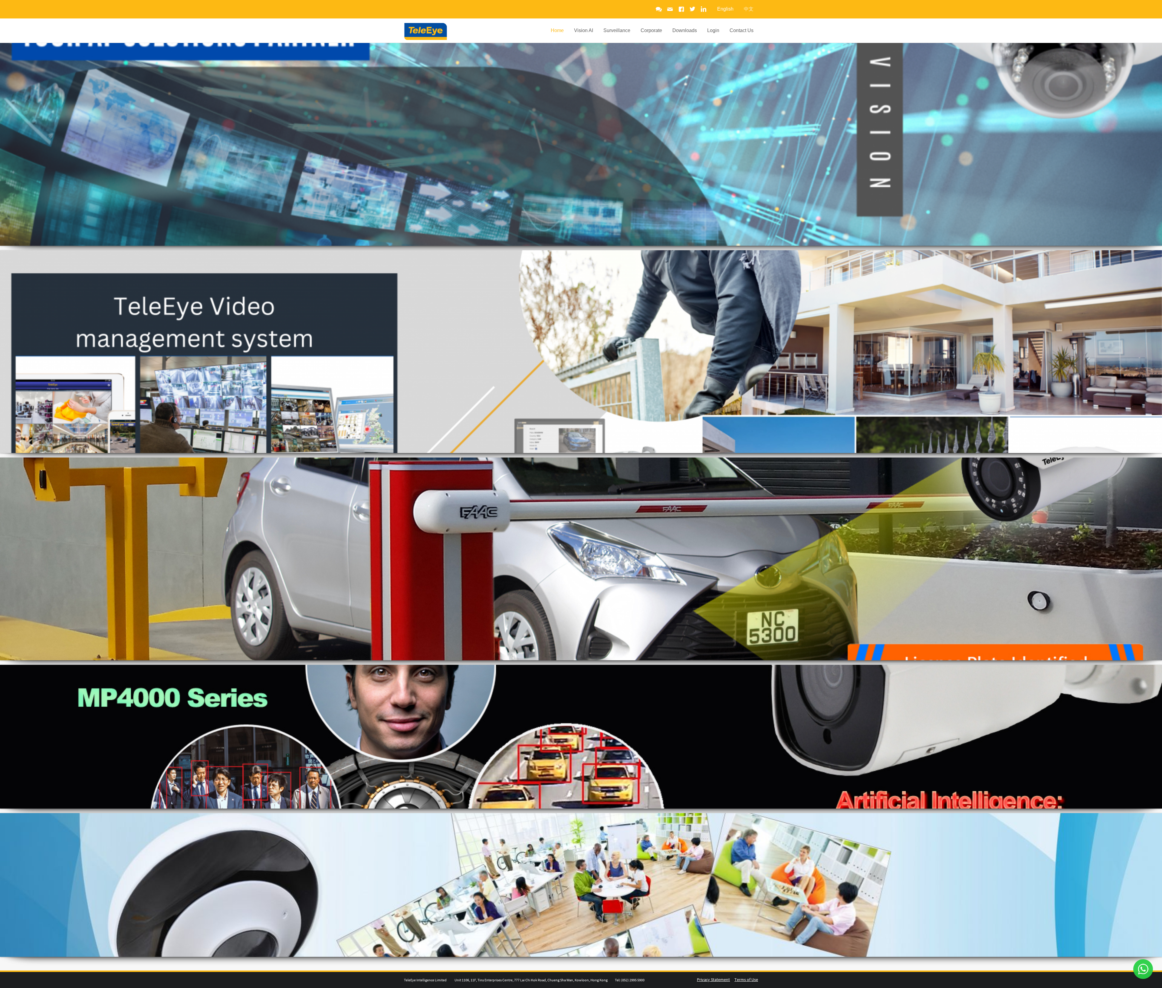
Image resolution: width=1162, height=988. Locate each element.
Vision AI (583, 30)
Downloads (684, 30)
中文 (748, 8)
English (725, 8)
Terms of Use (746, 979)
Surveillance (616, 30)
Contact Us (741, 30)
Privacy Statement (713, 979)
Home (557, 30)
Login (713, 30)
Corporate (651, 30)
